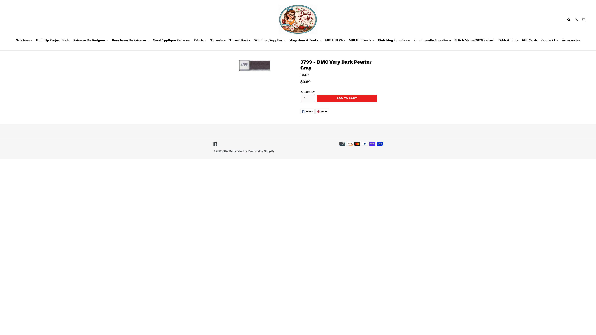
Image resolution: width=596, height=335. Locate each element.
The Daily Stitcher (236, 151)
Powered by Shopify (261, 151)
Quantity (308, 92)
